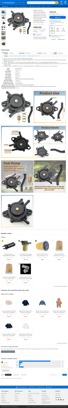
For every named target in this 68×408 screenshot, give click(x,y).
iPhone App (57, 393)
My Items (48, 6)
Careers (43, 6)
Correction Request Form (8, 351)
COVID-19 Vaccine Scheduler (33, 393)
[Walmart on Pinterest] (63, 400)
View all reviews (5, 370)
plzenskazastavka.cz (36, 35)
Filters (38, 55)
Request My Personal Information (46, 399)
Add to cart (57, 17)
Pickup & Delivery (31, 6)
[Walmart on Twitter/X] (58, 400)
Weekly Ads (50, 387)
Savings (16, 6)
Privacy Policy (44, 395)
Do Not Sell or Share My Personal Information (46, 402)
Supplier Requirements (5, 402)
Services (11, 6)
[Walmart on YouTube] (61, 400)
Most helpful (24, 374)
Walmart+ (17, 398)
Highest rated (16, 374)
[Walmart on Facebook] (56, 400)
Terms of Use (44, 393)
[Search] (57, 2)
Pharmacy (38, 6)
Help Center (33, 387)
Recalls (29, 397)
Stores (16, 395)
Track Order (41, 387)
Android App (57, 395)
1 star (17, 366)
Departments (5, 6)
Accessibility (30, 398)
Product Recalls (31, 400)
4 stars (17, 362)
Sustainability (3, 400)
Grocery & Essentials (23, 6)
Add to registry (62, 39)
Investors (3, 398)
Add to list (54, 39)
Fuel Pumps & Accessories (31, 55)
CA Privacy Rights (45, 397)
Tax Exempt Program (32, 402)
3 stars (17, 364)
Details (59, 36)
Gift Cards (17, 400)
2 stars (17, 365)
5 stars (17, 361)
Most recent (8, 374)
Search (64, 374)
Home (2, 8)
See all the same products (62, 343)
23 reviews (42, 24)
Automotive (6, 8)
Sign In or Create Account (22, 387)
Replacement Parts (12, 8)
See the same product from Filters (60, 286)
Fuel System (18, 8)
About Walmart (4, 393)
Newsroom (3, 397)
